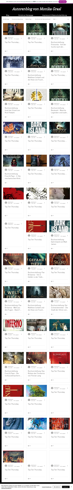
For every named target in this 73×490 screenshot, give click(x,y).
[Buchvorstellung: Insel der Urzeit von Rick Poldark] (13, 95)
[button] (68, 19)
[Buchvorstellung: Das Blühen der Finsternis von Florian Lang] (36, 358)
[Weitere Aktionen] (22, 38)
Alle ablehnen (57, 487)
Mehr (54, 19)
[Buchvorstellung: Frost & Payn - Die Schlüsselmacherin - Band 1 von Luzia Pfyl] (13, 358)
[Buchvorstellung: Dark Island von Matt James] (59, 226)
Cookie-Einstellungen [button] (47, 487)
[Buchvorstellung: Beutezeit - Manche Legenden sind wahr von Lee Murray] (59, 95)
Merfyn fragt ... (29, 19)
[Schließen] (71, 487)
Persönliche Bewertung (17, 19)
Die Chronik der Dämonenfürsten (42, 19)
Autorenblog (22, 8)
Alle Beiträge (6, 19)
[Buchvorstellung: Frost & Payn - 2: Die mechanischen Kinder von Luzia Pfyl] (13, 161)
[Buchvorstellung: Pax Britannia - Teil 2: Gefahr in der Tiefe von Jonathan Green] (36, 259)
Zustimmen (65, 487)
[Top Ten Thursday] (36, 95)
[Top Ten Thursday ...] (13, 29)
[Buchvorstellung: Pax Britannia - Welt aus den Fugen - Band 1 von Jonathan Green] (13, 292)
